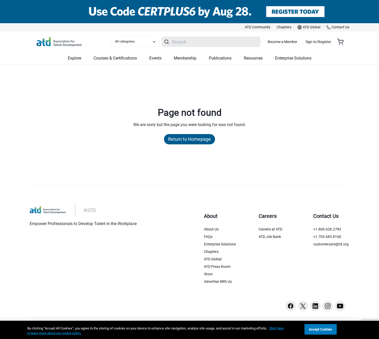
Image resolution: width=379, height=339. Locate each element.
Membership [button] (185, 58)
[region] (189, 330)
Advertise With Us (218, 281)
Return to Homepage (189, 139)
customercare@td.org (331, 244)
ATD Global (212, 259)
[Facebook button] (290, 306)
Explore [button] (74, 58)
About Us (211, 229)
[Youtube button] (340, 306)
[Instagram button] (328, 306)
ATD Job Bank (270, 237)
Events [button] (155, 58)
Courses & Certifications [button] (115, 58)
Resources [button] (253, 58)
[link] (257, 27)
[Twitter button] (303, 306)
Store (208, 274)
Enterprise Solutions (220, 244)
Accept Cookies (320, 329)
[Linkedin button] (315, 306)
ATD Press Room (217, 266)
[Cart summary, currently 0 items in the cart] (342, 42)
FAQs (208, 237)
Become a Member (282, 42)
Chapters (211, 252)
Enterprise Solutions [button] (293, 58)
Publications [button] (220, 58)
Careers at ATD (270, 229)
